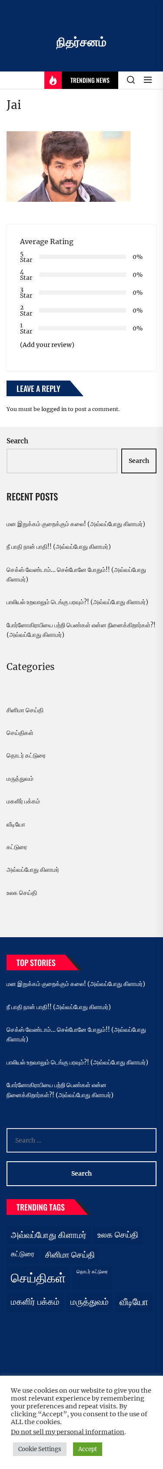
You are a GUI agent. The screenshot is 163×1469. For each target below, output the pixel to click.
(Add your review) (47, 345)
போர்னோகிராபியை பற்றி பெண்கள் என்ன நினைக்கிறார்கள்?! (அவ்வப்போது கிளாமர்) (81, 630)
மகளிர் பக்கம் (23, 801)
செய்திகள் (20, 733)
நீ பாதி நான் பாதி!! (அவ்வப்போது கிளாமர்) (59, 547)
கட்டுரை (17, 847)
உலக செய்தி (22, 893)
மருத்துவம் (20, 778)
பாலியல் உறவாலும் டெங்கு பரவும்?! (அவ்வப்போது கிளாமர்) (77, 602)
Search (17, 441)
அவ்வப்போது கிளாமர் (33, 870)
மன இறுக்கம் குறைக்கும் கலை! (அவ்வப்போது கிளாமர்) (76, 524)
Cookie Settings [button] (39, 1449)
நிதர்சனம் (81, 42)
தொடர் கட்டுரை (26, 755)
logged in (54, 409)
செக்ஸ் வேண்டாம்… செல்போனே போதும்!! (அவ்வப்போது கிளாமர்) (76, 574)
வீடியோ (16, 824)
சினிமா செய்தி (25, 710)
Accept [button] (87, 1449)
